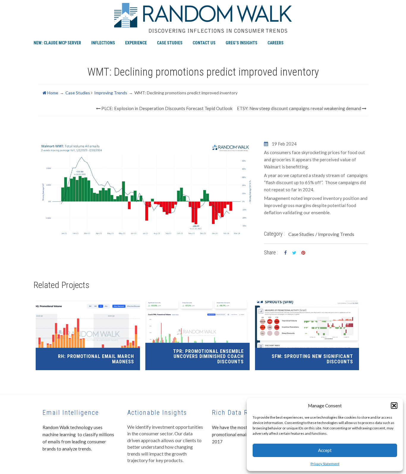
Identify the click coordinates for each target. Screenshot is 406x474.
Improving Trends (110, 92)
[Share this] (285, 252)
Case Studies (169, 42)
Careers (275, 42)
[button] (394, 406)
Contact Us (204, 42)
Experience (136, 42)
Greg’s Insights (241, 42)
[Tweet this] (294, 252)
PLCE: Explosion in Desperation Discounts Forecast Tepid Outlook (166, 108)
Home (52, 92)
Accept (325, 450)
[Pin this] (303, 252)
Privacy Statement (325, 464)
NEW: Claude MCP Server (57, 42)
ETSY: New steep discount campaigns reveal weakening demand (299, 108)
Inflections (103, 42)
